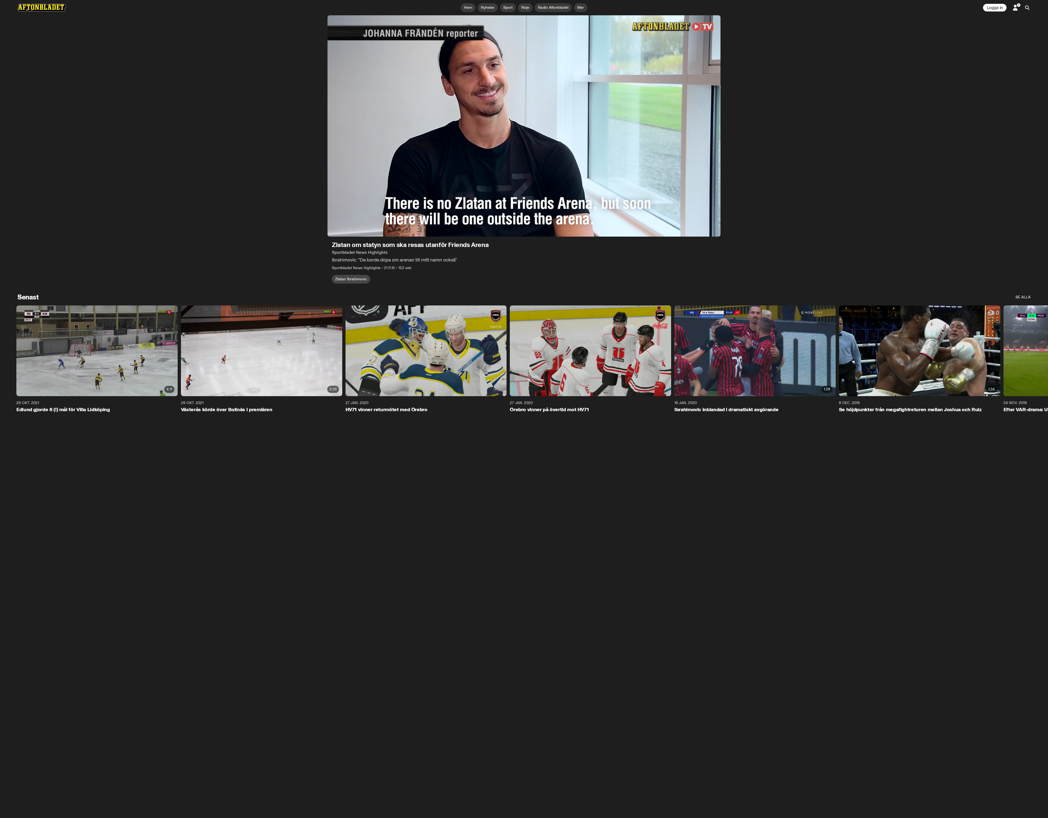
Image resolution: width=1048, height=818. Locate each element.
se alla (1023, 297)
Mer (580, 7)
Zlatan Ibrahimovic (351, 279)
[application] (523, 126)
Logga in (995, 7)
